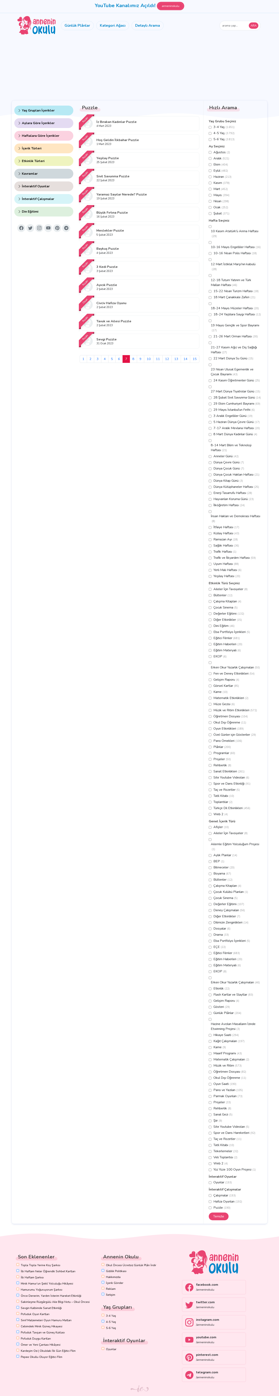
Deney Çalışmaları (229, 910)
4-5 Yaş (223, 133)
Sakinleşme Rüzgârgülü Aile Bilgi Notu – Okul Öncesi (55, 1302)
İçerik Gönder (114, 1283)
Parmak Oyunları (227, 1096)
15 (195, 359)
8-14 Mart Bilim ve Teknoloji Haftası (231, 447)
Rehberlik (222, 765)
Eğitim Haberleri (227, 644)
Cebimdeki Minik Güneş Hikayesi (41, 1326)
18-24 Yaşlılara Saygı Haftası (237, 314)
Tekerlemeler (225, 1151)
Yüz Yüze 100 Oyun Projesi (234, 1169)
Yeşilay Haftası (226, 576)
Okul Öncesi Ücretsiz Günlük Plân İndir (131, 1265)
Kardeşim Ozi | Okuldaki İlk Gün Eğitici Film (48, 1351)
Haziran (222, 176)
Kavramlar (30, 173)
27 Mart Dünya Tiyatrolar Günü (235, 391)
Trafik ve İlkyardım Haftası (234, 558)
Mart (220, 189)
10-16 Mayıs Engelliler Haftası (236, 247)
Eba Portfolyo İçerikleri (231, 632)
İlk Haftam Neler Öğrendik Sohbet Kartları (48, 1271)
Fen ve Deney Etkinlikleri (233, 673)
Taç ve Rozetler (226, 789)
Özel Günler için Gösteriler (234, 734)
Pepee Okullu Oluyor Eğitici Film (41, 1357)
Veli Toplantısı (225, 1157)
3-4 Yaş (223, 127)
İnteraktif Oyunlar (36, 186)
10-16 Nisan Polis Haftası (235, 253)
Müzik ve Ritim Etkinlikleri (235, 710)
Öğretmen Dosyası (230, 716)
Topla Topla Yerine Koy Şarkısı (40, 1265)
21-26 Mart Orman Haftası (235, 336)
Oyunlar (222, 1182)
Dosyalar (221, 928)
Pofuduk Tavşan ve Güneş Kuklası (43, 1332)
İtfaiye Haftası (226, 527)
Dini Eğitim (223, 626)
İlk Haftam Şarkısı (32, 1277)
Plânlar (222, 747)
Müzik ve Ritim (227, 1065)
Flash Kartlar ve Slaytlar (233, 994)
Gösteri (221, 1007)
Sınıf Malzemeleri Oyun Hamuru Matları (46, 1320)
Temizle (218, 1216)
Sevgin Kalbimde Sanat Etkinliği (41, 1308)
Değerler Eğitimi (228, 613)
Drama (221, 934)
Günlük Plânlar (77, 25)
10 (149, 359)
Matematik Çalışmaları (231, 1059)
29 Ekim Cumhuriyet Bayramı (236, 403)
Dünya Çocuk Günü (228, 468)
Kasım (221, 183)
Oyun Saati (224, 1084)
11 (158, 359)
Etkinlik (221, 988)
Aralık (221, 158)
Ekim (220, 164)
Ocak (220, 207)
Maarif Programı (227, 1053)
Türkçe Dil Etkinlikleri (231, 808)
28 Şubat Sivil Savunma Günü (237, 397)
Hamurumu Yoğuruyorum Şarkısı (41, 1290)
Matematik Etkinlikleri (230, 698)
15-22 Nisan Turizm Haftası (236, 291)
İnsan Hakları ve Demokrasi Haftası (235, 518)
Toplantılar (222, 802)
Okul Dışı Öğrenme (229, 722)
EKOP (220, 656)
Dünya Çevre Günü (228, 462)
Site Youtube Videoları (231, 777)
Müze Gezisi (224, 704)
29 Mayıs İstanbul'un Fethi (234, 410)
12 (167, 359)
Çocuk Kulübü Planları (230, 892)
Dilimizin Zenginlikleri (230, 922)
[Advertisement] (139, 68)
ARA (254, 26)
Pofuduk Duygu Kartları (36, 1339)
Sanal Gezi (222, 1114)
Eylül (220, 170)
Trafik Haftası (224, 551)
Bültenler (222, 595)
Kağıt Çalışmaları (228, 1041)
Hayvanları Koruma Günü (233, 499)
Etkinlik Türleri (33, 161)
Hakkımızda (113, 1277)
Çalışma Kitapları (227, 601)
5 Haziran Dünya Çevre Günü (236, 422)
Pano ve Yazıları (228, 1090)
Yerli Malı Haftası (227, 570)
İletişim (110, 1295)
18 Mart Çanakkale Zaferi (234, 297)
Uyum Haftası (226, 564)
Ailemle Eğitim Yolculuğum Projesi (235, 846)
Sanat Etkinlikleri (228, 771)
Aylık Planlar (225, 855)
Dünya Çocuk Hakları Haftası (236, 474)
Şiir (217, 1120)
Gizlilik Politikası (116, 1271)
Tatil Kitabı (223, 796)
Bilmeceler (223, 867)
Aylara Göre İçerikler (38, 123)
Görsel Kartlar (226, 686)
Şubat (221, 213)
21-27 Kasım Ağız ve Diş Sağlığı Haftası (234, 350)
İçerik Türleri (31, 148)
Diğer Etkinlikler (227, 619)
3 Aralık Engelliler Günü (232, 416)
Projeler (222, 759)
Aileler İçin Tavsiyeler (230, 589)
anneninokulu (170, 6)
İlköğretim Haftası (229, 505)
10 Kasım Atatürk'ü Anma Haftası (234, 233)
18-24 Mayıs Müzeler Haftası (235, 308)
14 (185, 359)
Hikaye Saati (226, 1035)
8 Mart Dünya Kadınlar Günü (235, 434)
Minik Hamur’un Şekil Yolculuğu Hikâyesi (47, 1284)
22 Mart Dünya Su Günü (233, 358)
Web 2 (220, 814)
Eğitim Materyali (227, 650)
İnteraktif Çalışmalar (38, 199)
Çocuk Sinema (225, 607)
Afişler (221, 827)
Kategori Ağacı (112, 25)
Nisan (221, 201)
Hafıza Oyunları (227, 1201)
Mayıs (221, 195)
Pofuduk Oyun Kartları (35, 1314)
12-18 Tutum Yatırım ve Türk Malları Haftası (231, 282)
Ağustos (221, 152)
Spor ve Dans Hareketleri (234, 1133)
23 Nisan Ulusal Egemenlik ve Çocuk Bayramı (232, 372)
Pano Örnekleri (227, 741)
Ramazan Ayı (225, 539)
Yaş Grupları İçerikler (38, 110)
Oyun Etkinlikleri (228, 728)
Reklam (111, 1289)
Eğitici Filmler (226, 638)
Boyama (222, 873)
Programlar (224, 753)
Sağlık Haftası (226, 545)
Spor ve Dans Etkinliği (231, 783)
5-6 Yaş (223, 139)
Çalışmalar (224, 1195)
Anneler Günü (226, 456)
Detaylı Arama (147, 25)
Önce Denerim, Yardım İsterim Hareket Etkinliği (51, 1296)
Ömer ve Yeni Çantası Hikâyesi (40, 1345)
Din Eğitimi (30, 211)
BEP (218, 861)
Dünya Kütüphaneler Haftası (236, 487)
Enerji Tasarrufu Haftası (232, 493)
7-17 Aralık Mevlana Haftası (236, 428)
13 (176, 359)
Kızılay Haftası (226, 533)
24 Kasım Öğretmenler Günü (236, 380)
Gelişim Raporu (226, 679)
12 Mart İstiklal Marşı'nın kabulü (233, 266)
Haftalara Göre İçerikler (40, 136)
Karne (220, 692)
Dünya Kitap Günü (228, 480)
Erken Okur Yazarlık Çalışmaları (235, 667)
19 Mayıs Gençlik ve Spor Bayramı (235, 327)
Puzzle (221, 1207)
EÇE (219, 947)
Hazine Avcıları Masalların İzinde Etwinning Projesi (233, 1026)
